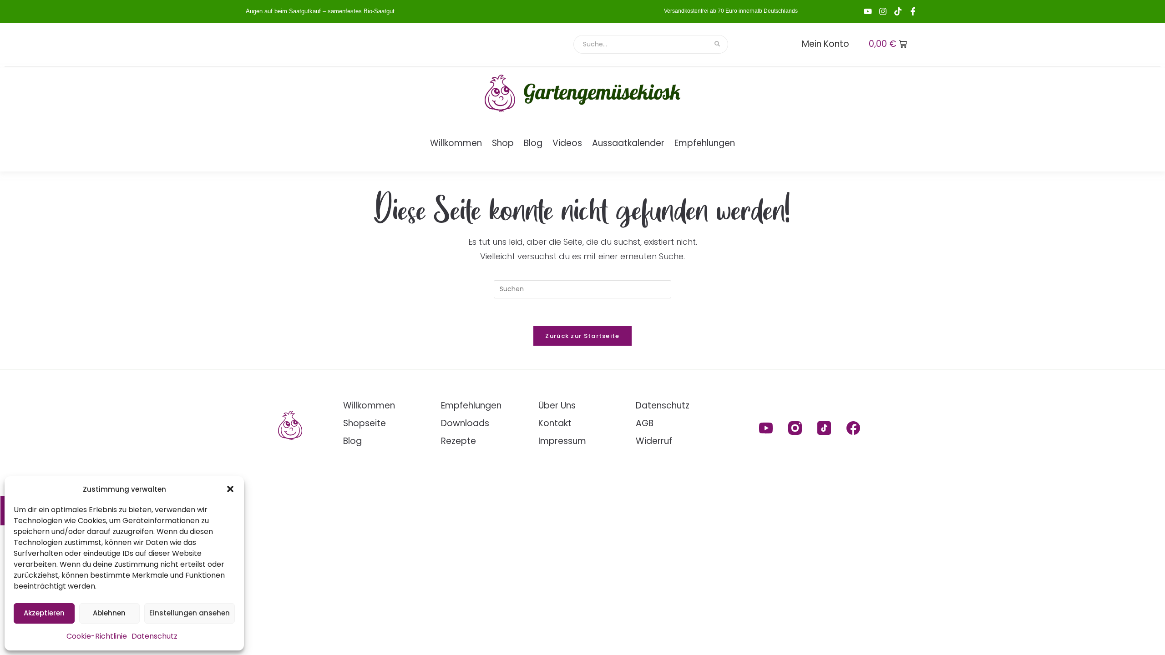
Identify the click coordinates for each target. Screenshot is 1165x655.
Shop (503, 143)
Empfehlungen (704, 143)
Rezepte (458, 441)
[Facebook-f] (913, 11)
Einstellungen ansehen (189, 613)
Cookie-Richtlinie (96, 636)
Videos (567, 143)
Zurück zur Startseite (582, 336)
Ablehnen (109, 613)
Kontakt (555, 423)
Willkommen (456, 143)
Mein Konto (825, 44)
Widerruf (654, 441)
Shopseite (364, 423)
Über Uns (557, 405)
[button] (230, 489)
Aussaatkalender (628, 143)
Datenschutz (154, 636)
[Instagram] (883, 11)
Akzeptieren (44, 613)
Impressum (562, 441)
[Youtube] (868, 11)
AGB (644, 423)
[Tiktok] (898, 11)
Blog (533, 143)
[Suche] (718, 44)
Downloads (465, 423)
